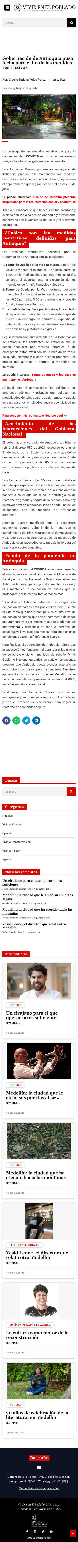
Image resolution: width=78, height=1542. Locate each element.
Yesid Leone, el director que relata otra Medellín (34, 926)
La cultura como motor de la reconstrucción (37, 1335)
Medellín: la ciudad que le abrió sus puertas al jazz (37, 897)
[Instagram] (35, 1531)
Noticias (15, 1005)
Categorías (39, 1458)
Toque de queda (27, 88)
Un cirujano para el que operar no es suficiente (32, 883)
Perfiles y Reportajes (24, 1244)
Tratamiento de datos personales (39, 1488)
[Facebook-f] (27, 1531)
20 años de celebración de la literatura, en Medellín (37, 1415)
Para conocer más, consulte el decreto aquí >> (34, 415)
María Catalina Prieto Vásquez (30, 1324)
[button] (7, 8)
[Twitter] (43, 1531)
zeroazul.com (44, 1538)
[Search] (71, 22)
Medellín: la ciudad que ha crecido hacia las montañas (37, 912)
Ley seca (8, 88)
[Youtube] (51, 1531)
